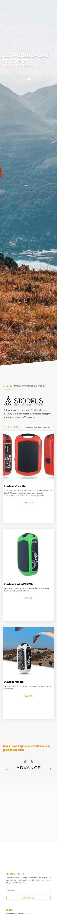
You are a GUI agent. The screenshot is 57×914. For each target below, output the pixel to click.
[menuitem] (28, 22)
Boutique (7, 385)
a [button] (50, 6)
